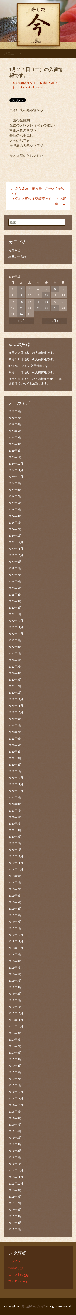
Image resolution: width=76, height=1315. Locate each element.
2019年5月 (15, 902)
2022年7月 (15, 653)
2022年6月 (15, 660)
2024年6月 (15, 503)
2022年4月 (15, 673)
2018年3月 (15, 994)
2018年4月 (15, 987)
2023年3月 (15, 601)
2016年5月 (15, 1138)
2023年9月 (15, 562)
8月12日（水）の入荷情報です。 (29, 366)
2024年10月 (15, 477)
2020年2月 (15, 843)
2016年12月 (15, 1092)
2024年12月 (15, 463)
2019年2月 (15, 922)
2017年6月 (15, 1052)
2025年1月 (15, 457)
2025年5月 (15, 431)
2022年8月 (15, 647)
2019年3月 (15, 915)
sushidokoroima (33, 87)
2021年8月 (15, 725)
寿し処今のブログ (33, 1306)
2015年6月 (15, 1210)
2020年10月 (15, 791)
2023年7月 (15, 575)
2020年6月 (15, 817)
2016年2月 (15, 1157)
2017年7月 (15, 1046)
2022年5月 (15, 666)
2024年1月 (15, 535)
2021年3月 (15, 758)
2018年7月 (15, 967)
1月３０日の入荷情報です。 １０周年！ (38, 201)
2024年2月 (15, 529)
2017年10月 (15, 1026)
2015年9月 (15, 1190)
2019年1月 (15, 928)
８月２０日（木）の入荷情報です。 (32, 353)
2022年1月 (15, 693)
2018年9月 (15, 954)
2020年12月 (15, 778)
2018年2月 (15, 1000)
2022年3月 (15, 679)
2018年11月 (15, 941)
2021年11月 (15, 706)
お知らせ (14, 250)
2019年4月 (15, 909)
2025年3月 (15, 444)
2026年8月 (15, 411)
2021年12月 (15, 699)
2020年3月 (15, 837)
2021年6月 (15, 738)
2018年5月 (15, 981)
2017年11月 (15, 1020)
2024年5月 (15, 509)
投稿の (15, 1268)
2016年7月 (15, 1124)
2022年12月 (15, 621)
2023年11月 (15, 549)
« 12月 (21, 321)
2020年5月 (15, 823)
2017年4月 (15, 1066)
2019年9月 (15, 876)
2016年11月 (15, 1098)
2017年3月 (15, 1072)
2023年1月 (15, 614)
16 (21, 302)
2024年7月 (15, 496)
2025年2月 (15, 450)
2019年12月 (15, 856)
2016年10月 (15, 1105)
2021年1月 (15, 771)
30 (21, 314)
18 (38, 302)
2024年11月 (15, 470)
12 (46, 295)
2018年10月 (15, 948)
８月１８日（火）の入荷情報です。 (32, 359)
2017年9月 (15, 1033)
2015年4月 (15, 1223)
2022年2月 (15, 686)
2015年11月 (15, 1177)
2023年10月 (15, 555)
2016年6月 (15, 1131)
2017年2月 (15, 1079)
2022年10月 (15, 634)
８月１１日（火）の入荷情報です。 (32, 372)
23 (21, 308)
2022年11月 (15, 627)
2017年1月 (15, 1085)
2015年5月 (15, 1216)
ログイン (14, 1261)
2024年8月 (15, 490)
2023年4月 (15, 594)
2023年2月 (15, 607)
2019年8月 (15, 882)
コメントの (18, 1274)
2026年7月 (15, 418)
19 (46, 302)
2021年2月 (15, 765)
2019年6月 (15, 895)
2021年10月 (15, 712)
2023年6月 (15, 581)
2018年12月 (15, 935)
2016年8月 (15, 1118)
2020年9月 (15, 797)
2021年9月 (15, 719)
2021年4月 (15, 751)
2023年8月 (15, 568)
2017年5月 (15, 1059)
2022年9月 (15, 640)
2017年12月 (15, 1013)
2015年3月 (15, 1229)
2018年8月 (15, 961)
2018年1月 (15, 1007)
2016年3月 (15, 1151)
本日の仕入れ (17, 257)
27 (54, 308)
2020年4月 (15, 830)
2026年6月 (15, 424)
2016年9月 (15, 1111)
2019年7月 (15, 889)
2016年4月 (15, 1144)
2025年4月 (15, 437)
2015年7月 (15, 1203)
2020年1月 (15, 850)
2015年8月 (15, 1196)
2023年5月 (15, 588)
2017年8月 (15, 1039)
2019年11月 (15, 863)
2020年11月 (15, 784)
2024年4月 (15, 516)
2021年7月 (15, 732)
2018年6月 (15, 974)
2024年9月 (15, 483)
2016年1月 (15, 1164)
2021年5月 (15, 745)
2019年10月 (15, 869)
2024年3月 (15, 522)
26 (46, 308)
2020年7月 (15, 810)
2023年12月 (15, 542)
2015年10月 (15, 1183)
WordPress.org (18, 1281)
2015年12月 (15, 1170)
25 (38, 308)
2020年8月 (15, 804)
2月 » (55, 321)
